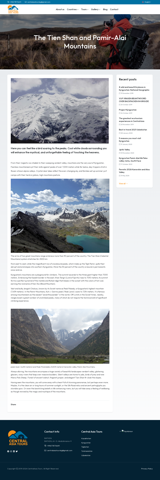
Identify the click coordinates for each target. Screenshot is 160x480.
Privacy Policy (147, 468)
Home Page (8, 45)
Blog (105, 9)
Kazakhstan (86, 438)
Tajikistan (85, 447)
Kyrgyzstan (86, 442)
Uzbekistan (85, 455)
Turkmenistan (86, 451)
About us (60, 9)
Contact (114, 9)
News (8, 36)
